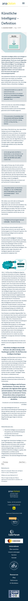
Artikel (19, 379)
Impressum (9, 513)
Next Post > (22, 462)
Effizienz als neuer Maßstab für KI (9, 475)
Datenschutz (15, 513)
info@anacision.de (15, 504)
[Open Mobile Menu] (23, 3)
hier (4, 457)
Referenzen (14, 580)
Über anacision (14, 549)
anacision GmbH (7, 27)
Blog (14, 577)
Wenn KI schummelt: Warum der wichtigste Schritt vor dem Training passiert (12, 471)
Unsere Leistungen (14, 552)
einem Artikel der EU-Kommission (11, 298)
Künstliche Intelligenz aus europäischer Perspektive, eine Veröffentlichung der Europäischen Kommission (15, 431)
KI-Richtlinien (14, 583)
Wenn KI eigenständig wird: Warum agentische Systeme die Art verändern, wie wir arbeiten (11, 479)
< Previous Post (4, 463)
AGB (21, 513)
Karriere (14, 555)
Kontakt (14, 557)
